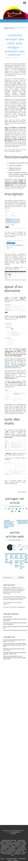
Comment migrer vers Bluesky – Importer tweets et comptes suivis (17, 560)
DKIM (14, 83)
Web (14, 27)
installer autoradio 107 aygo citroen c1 (13, 846)
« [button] (9, 523)
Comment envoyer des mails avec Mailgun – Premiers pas (15, 43)
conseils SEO (11, 849)
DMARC (19, 83)
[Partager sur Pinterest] (26, 509)
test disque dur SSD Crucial (9, 840)
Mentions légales (22, 858)
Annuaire (10, 860)
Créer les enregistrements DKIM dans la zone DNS (15, 365)
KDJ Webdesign (16, 832)
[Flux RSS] (15, 511)
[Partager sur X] (13, 509)
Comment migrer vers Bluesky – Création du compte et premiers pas (22, 561)
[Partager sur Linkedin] (20, 509)
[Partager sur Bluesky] (16, 509)
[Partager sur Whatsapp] (5, 509)
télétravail (18, 852)
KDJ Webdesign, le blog (8, 27)
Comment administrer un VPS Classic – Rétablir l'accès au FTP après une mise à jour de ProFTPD (9, 523)
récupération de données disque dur (14, 850)
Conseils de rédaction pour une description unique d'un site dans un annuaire (14, 644)
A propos (2, 858)
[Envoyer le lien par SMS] (9, 509)
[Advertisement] (9, 687)
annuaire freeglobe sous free (13, 843)
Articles (13, 833)
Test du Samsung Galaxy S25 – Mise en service (15, 630)
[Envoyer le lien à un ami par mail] (19, 511)
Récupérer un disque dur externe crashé (13, 648)
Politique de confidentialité (11, 858)
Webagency (15, 860)
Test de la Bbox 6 (7, 616)
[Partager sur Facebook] (23, 509)
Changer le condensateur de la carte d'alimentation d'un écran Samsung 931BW (14, 656)
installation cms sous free (6, 852)
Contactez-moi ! (21, 607)
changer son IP (15, 846)
